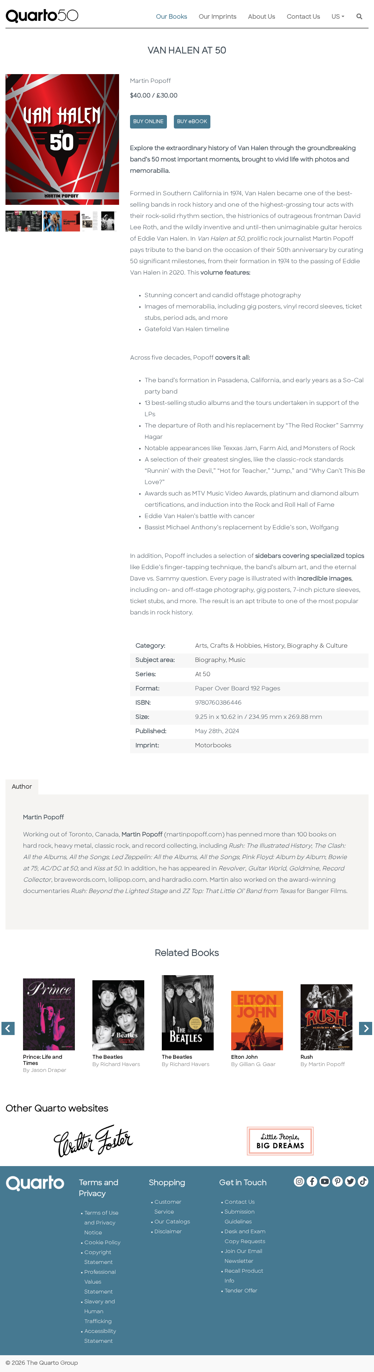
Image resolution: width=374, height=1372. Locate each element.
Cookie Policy (102, 1243)
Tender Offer (241, 1291)
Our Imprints (217, 17)
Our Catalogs (172, 1222)
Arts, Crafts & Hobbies (228, 646)
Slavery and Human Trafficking (99, 1312)
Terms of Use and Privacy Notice (101, 1223)
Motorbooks (213, 746)
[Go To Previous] (5, 1031)
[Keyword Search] (359, 17)
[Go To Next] (362, 1031)
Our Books (171, 17)
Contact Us (303, 17)
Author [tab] (22, 787)
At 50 (202, 675)
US (336, 17)
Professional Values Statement (100, 1282)
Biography (210, 660)
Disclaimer (168, 1232)
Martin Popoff (43, 818)
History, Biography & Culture (306, 646)
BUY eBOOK (192, 121)
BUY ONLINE (148, 121)
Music (237, 660)
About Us (261, 17)
